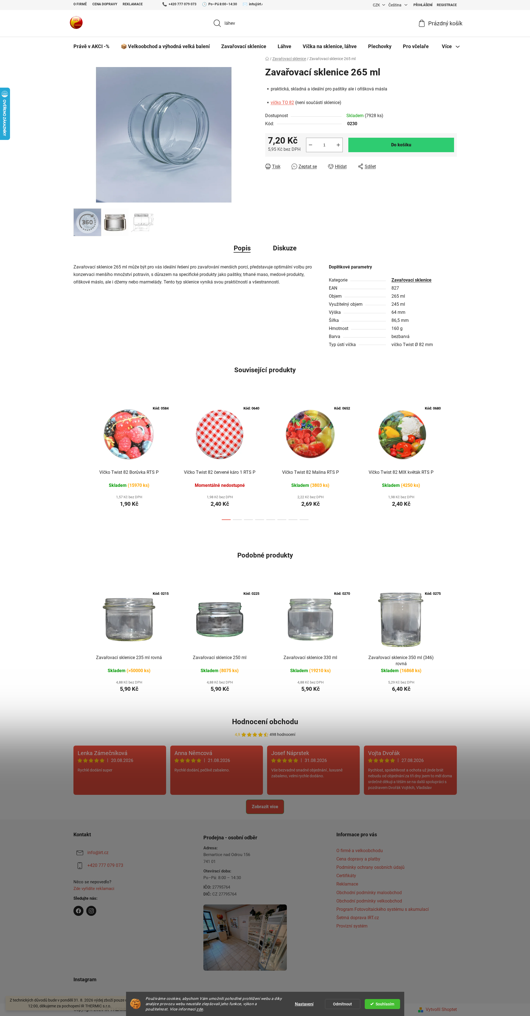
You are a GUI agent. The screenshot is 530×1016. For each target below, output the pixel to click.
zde (199, 1009)
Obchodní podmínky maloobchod (369, 892)
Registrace (447, 5)
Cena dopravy (104, 4)
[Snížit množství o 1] (310, 145)
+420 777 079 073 (182, 4)
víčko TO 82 (282, 102)
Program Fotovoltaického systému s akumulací (382, 909)
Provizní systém (352, 926)
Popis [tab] (242, 248)
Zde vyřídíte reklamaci (93, 888)
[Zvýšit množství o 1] (338, 145)
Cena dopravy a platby (358, 859)
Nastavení (304, 1004)
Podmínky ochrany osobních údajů (370, 867)
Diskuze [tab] (285, 248)
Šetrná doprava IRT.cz (357, 917)
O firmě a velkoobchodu (359, 850)
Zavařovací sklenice (411, 280)
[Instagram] (91, 911)
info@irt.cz (257, 4)
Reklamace (133, 4)
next (452, 459)
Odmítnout (342, 1004)
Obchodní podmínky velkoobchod (369, 901)
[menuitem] (91, 46)
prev (77, 459)
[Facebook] (78, 911)
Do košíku (401, 144)
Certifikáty (346, 875)
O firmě (80, 4)
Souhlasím (385, 1004)
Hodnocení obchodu (265, 721)
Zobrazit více (265, 806)
